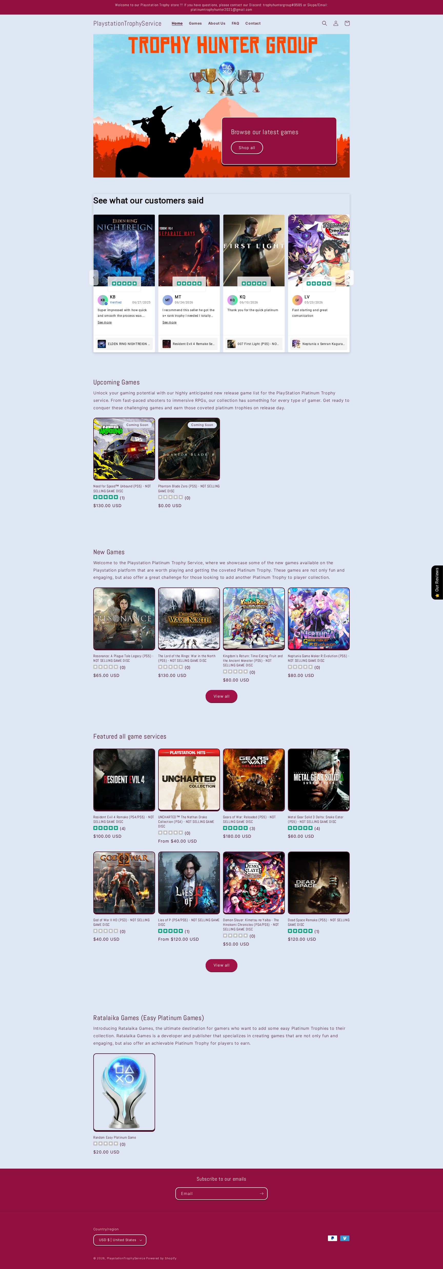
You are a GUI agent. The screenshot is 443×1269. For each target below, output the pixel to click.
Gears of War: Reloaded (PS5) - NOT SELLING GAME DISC (249, 819)
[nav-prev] (93, 277)
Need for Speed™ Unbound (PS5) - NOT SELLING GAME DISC (122, 488)
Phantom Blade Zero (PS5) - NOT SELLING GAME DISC (189, 488)
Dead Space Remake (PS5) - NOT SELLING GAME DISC (318, 922)
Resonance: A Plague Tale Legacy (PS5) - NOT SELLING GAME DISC (123, 658)
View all (222, 696)
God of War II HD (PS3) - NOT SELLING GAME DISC (121, 922)
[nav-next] (349, 277)
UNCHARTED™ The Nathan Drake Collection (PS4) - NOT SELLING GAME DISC (186, 821)
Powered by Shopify (161, 1258)
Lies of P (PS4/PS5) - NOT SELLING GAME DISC (189, 922)
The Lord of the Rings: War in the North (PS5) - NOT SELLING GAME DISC (187, 658)
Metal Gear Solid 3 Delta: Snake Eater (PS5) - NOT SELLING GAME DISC (315, 819)
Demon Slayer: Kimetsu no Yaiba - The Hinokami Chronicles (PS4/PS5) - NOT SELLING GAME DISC (251, 924)
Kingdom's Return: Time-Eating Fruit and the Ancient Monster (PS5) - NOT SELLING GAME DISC (253, 660)
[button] (324, 23)
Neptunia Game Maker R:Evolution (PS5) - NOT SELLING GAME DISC (318, 658)
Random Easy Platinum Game (114, 1137)
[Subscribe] (261, 1193)
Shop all (247, 147)
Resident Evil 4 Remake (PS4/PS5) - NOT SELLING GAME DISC (123, 819)
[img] (124, 284)
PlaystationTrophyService (126, 1258)
